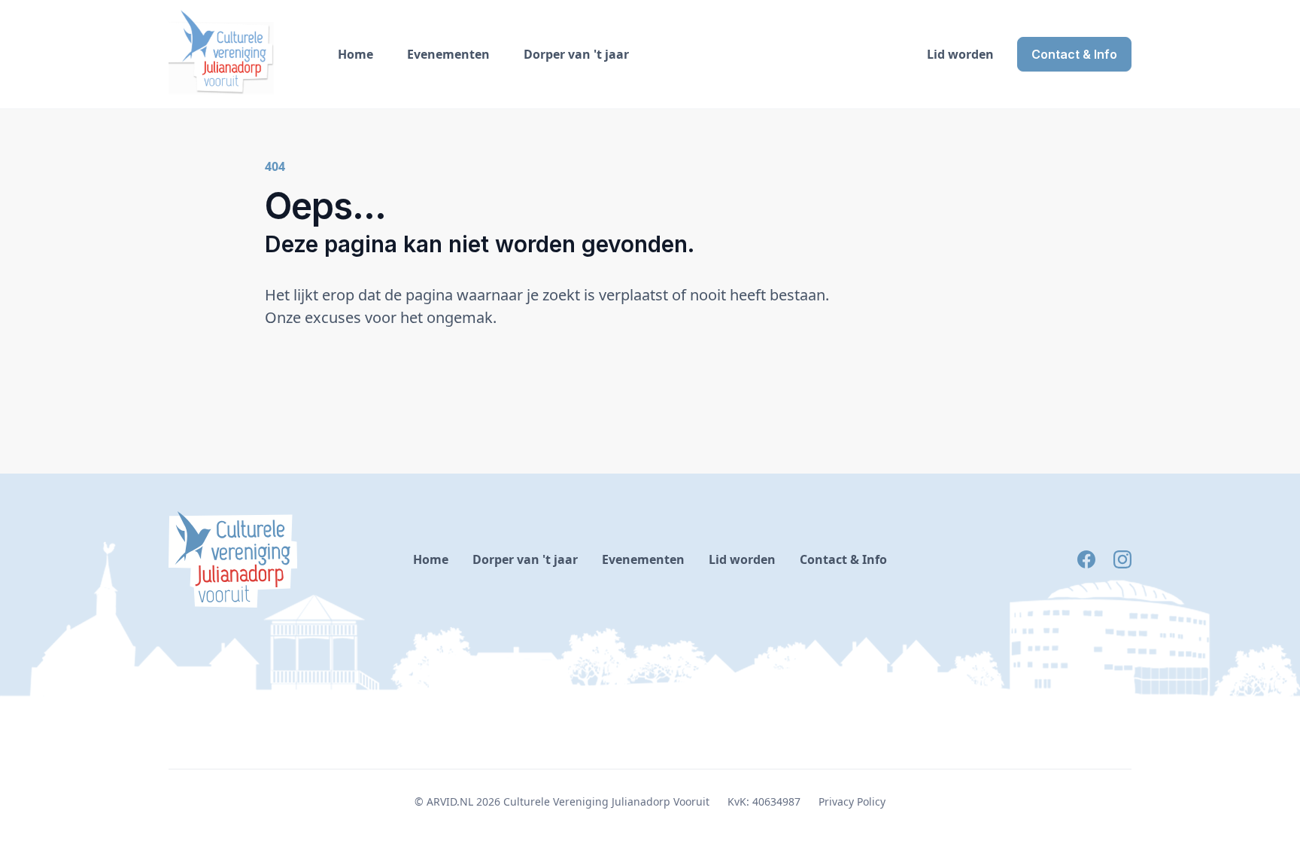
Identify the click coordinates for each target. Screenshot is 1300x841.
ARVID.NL (450, 801)
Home (355, 54)
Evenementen (448, 54)
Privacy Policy (852, 801)
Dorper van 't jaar (576, 54)
